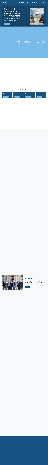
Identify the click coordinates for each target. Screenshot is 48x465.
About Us (22, 2)
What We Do (26, 2)
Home (19, 2)
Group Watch (36, 2)
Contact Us (43, 2)
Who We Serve (31, 2)
